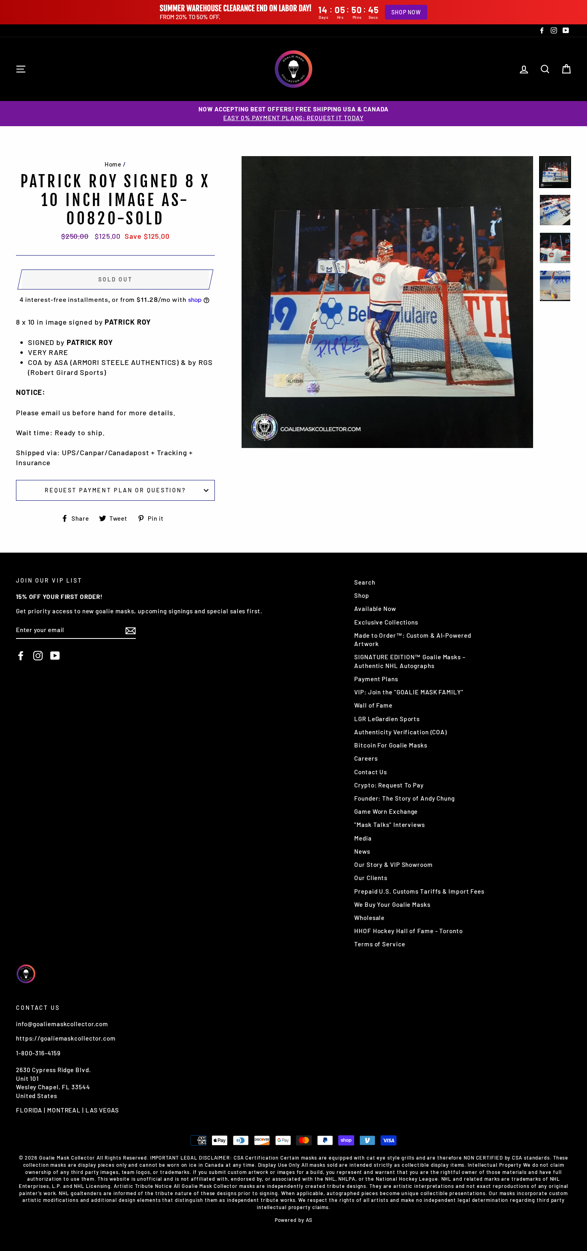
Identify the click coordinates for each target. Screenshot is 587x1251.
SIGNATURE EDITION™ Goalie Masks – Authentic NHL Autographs (410, 661)
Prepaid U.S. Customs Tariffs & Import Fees (419, 891)
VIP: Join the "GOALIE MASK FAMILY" (409, 692)
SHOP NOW (406, 12)
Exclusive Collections (386, 622)
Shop (361, 595)
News (362, 851)
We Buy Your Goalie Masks (392, 904)
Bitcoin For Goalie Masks (390, 745)
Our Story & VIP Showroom (393, 864)
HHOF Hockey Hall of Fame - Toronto (408, 930)
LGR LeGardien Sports (387, 718)
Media (363, 838)
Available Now (375, 608)
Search (364, 582)
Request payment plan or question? (115, 490)
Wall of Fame (373, 705)
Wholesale (369, 917)
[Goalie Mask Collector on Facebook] (21, 655)
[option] (293, 113)
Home (113, 164)
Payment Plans (376, 678)
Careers (365, 758)
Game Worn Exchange (386, 811)
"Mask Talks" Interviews (389, 824)
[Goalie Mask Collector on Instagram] (38, 655)
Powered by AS (294, 1220)
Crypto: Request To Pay (389, 785)
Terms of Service (379, 944)
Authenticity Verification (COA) (400, 732)
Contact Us (370, 771)
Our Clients (370, 877)
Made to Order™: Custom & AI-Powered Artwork (412, 639)
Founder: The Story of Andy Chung (404, 798)
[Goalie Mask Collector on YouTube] (55, 655)
